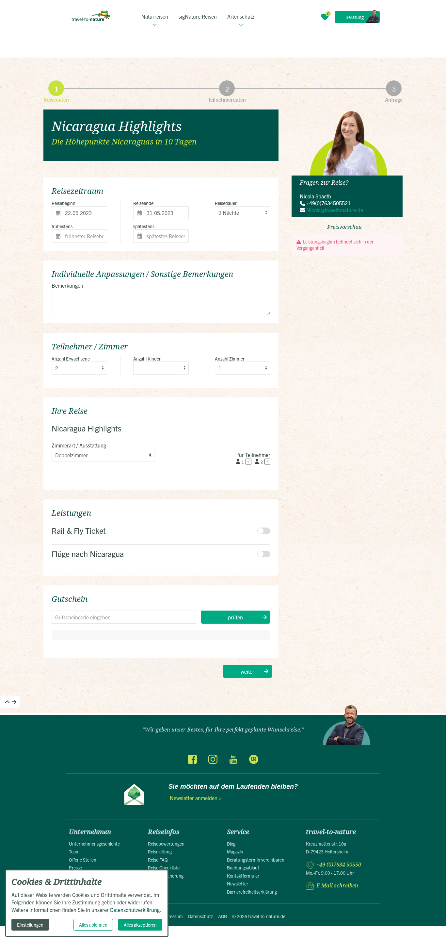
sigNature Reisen (198, 16)
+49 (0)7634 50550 (338, 864)
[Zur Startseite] (90, 15)
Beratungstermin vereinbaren (255, 860)
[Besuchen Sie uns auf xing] (253, 759)
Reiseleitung (160, 851)
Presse (75, 867)
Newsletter (237, 883)
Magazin (235, 851)
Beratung (354, 17)
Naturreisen (154, 16)
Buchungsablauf (243, 867)
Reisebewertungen (166, 844)
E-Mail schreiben (337, 885)
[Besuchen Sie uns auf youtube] (233, 759)
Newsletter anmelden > (196, 798)
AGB (222, 916)
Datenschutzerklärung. (135, 909)
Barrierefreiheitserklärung (252, 892)
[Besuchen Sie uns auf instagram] (213, 759)
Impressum (172, 916)
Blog (231, 844)
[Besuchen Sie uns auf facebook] (192, 759)
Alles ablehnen (93, 925)
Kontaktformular (243, 876)
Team (74, 851)
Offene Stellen (82, 860)
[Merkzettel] (324, 17)
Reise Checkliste (164, 867)
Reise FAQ (158, 860)
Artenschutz (240, 16)
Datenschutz (200, 916)
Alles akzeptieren (140, 925)
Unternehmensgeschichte (94, 844)
